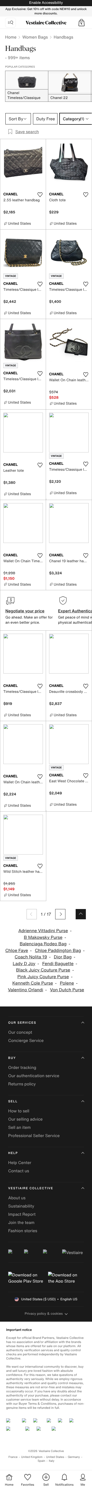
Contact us (18, 1171)
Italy (51, 1461)
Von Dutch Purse (67, 990)
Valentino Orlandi (25, 990)
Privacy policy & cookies (44, 1313)
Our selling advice (25, 1119)
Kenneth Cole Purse (32, 983)
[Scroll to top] (81, 914)
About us (17, 1198)
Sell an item (19, 1127)
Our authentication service (33, 1076)
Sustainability (21, 1206)
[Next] (60, 914)
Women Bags (35, 37)
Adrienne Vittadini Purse (43, 931)
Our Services (22, 1023)
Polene (67, 983)
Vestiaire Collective (30, 1188)
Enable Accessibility (46, 2)
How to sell (18, 1111)
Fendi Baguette (58, 963)
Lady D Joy (24, 963)
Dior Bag (63, 957)
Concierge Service (26, 1040)
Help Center (19, 1162)
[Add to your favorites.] (40, 195)
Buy (12, 1058)
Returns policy (22, 1084)
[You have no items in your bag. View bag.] (81, 22)
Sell (13, 1101)
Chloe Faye (16, 950)
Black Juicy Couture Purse (43, 970)
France (13, 1457)
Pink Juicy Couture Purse (43, 977)
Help (13, 1153)
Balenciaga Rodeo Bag (43, 944)
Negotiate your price (24, 611)
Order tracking (22, 1067)
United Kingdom (32, 1457)
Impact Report (22, 1214)
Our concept (20, 1032)
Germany (74, 1457)
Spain (41, 1461)
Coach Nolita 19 (31, 957)
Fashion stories (22, 1231)
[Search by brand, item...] (10, 23)
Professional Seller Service (34, 1135)
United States (55, 1457)
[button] (81, 22)
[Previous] (32, 914)
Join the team (21, 1222)
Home (10, 37)
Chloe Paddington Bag (58, 950)
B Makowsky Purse (43, 937)
